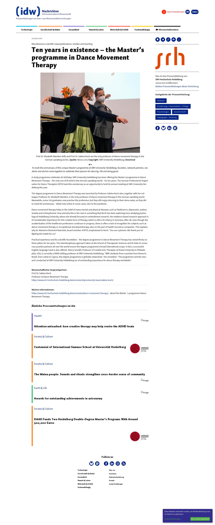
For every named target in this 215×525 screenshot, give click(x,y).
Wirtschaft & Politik (119, 29)
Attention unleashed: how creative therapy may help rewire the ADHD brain (84, 326)
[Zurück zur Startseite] (43, 13)
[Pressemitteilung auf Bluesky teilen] (163, 128)
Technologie (26, 29)
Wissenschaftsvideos (168, 29)
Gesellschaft (180, 112)
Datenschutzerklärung (116, 477)
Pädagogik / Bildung (167, 117)
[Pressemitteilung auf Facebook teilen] (157, 128)
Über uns (112, 470)
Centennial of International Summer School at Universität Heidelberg (80, 347)
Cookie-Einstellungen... (172, 519)
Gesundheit (74, 29)
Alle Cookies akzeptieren (200, 519)
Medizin (161, 100)
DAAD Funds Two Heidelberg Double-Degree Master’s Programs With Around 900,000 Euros (86, 421)
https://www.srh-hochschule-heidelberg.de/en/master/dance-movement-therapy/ (70, 293)
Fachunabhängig (142, 29)
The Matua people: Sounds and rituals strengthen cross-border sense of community (89, 374)
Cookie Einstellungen (116, 484)
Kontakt (111, 480)
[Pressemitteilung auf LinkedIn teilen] (169, 128)
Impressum (112, 474)
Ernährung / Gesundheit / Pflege (173, 106)
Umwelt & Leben (96, 29)
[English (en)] (187, 12)
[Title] (168, 39)
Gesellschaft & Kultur (50, 29)
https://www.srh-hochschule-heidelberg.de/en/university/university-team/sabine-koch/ (72, 280)
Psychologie (163, 112)
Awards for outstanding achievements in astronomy (68, 398)
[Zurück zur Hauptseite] (194, 12)
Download (130, 159)
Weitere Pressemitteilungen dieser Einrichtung (177, 86)
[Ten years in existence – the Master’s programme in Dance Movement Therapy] (163, 39)
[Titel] (157, 39)
